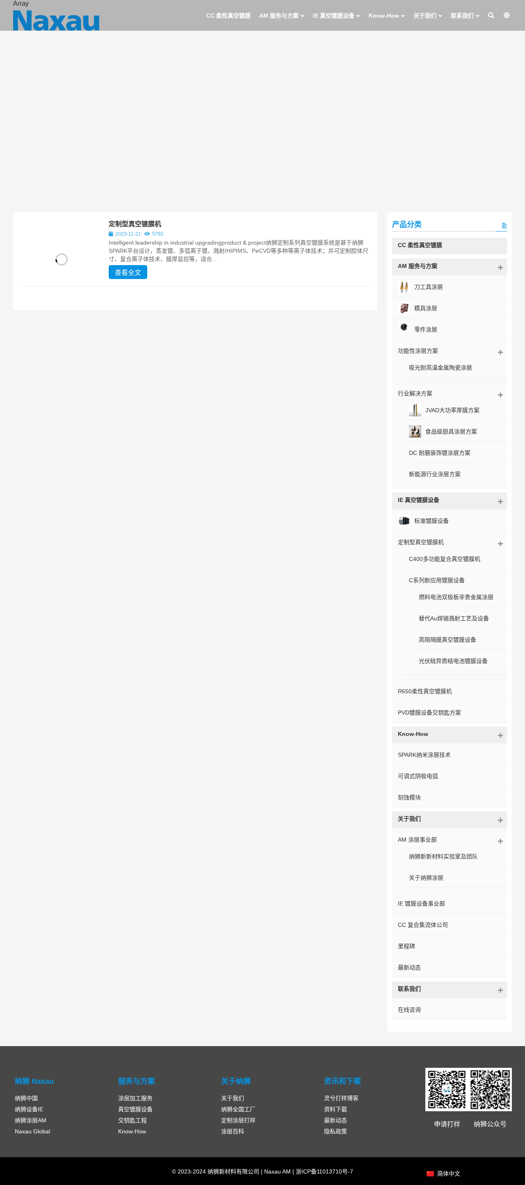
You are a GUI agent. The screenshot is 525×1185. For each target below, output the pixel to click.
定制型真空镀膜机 (135, 223)
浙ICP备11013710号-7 (323, 1171)
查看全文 (128, 272)
